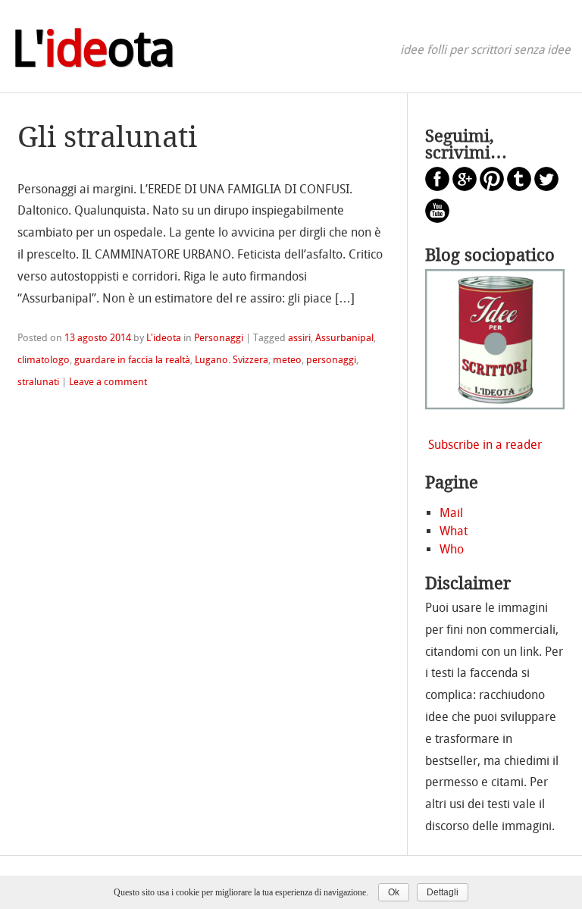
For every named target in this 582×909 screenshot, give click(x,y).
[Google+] (464, 187)
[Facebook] (437, 187)
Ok (393, 892)
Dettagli (442, 892)
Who (452, 549)
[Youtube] (437, 219)
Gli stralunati (107, 137)
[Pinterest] (492, 187)
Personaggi (218, 337)
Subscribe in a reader (485, 444)
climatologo (43, 359)
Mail (451, 513)
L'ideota (163, 337)
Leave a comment (108, 381)
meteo (287, 359)
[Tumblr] (519, 187)
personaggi (331, 359)
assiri (299, 337)
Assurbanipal (344, 337)
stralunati (38, 381)
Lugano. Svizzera (231, 359)
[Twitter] (546, 187)
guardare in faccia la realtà (132, 359)
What (454, 531)
